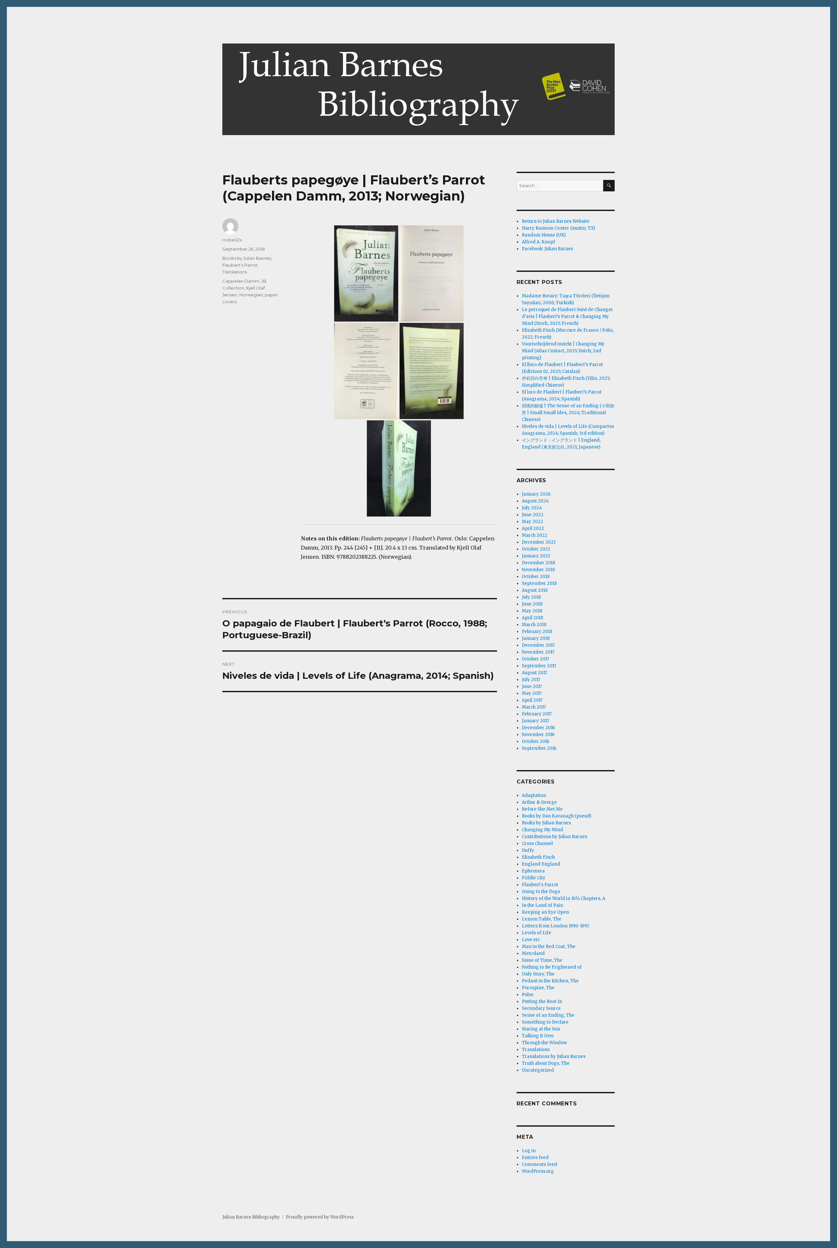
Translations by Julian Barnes (554, 1056)
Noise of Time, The (542, 960)
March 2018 (534, 624)
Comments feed (539, 1164)
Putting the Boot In (542, 1001)
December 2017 (538, 645)
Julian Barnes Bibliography (251, 1217)
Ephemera (533, 871)
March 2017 (534, 707)
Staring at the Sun (541, 1029)
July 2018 (531, 597)
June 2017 (532, 686)
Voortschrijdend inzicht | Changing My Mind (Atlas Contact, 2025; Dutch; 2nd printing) (563, 350)
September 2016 (539, 748)
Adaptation (534, 795)
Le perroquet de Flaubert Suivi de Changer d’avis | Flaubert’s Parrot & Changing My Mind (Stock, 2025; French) (567, 316)
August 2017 (534, 673)
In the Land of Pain (542, 905)
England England (541, 864)
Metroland (533, 953)
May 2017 (531, 693)
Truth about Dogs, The (546, 1063)
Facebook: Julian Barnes (547, 249)
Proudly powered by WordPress (320, 1217)
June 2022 (532, 515)
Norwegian (251, 294)
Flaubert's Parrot (240, 265)
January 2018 (536, 638)
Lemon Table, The (541, 919)
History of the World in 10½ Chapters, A (563, 898)
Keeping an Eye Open (545, 912)
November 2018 (538, 569)
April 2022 (533, 528)
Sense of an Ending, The (548, 1015)
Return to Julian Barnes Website (555, 221)
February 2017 (537, 714)
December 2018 (538, 563)
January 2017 (535, 721)
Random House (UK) (544, 235)
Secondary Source (541, 1008)
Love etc (531, 939)
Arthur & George (539, 802)
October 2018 (536, 576)
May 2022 (532, 521)
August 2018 (535, 590)
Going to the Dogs (541, 891)
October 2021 (536, 549)
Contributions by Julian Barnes (554, 836)
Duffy (528, 850)
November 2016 (538, 734)
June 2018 (532, 604)
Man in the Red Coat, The (548, 946)
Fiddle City (533, 878)
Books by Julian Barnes (246, 258)
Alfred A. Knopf (538, 242)
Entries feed (535, 1157)
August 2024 (535, 501)
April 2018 (532, 618)
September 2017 (539, 666)
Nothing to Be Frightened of (552, 967)
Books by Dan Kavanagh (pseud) (556, 816)
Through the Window (544, 1043)
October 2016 (535, 741)
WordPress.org (538, 1171)
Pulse (528, 994)
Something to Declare (545, 1022)
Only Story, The (538, 974)
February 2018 (537, 631)
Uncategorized (538, 1070)
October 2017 (535, 659)
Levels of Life (536, 933)
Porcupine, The (538, 988)
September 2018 (539, 583)
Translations (234, 271)
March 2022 (534, 535)
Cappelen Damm (240, 281)
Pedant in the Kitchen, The (550, 981)
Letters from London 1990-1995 (555, 926)
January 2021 (536, 556)
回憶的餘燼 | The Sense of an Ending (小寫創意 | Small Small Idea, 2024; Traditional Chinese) (568, 412)
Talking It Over (538, 1036)
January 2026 (536, 494)
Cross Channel (537, 843)
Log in (529, 1150)
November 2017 (538, 652)
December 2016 (538, 727)
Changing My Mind (542, 830)
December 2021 (538, 542)
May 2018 (532, 611)
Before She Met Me (542, 809)
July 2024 (532, 508)
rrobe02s (232, 239)
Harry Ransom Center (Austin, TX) (558, 228)
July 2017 (531, 679)
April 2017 (532, 700)
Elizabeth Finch (538, 857)
